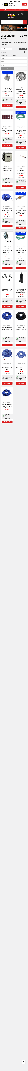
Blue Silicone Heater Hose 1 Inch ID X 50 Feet (21, 367)
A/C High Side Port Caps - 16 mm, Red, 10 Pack (7, 130)
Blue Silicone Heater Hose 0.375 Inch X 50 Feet (7, 406)
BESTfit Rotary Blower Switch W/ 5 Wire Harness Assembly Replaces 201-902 (21, 174)
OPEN (24, 4)
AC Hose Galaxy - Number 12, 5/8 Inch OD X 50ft (21, 329)
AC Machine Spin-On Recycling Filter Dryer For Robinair (21, 290)
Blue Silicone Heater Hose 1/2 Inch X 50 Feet (7, 367)
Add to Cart (7, 105)
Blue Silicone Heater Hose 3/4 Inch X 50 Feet (7, 210)
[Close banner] (2, 4)
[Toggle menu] (3, 15)
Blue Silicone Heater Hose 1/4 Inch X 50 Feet (7, 329)
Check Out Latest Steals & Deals (14, 10)
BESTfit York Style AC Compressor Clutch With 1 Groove (7, 252)
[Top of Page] (23, 1062)
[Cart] (25, 14)
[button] (22, 14)
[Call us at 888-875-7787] (19, 14)
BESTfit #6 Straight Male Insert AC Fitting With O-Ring (21, 212)
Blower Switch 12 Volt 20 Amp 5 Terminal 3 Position (7, 89)
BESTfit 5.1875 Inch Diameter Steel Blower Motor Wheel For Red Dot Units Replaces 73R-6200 (21, 93)
